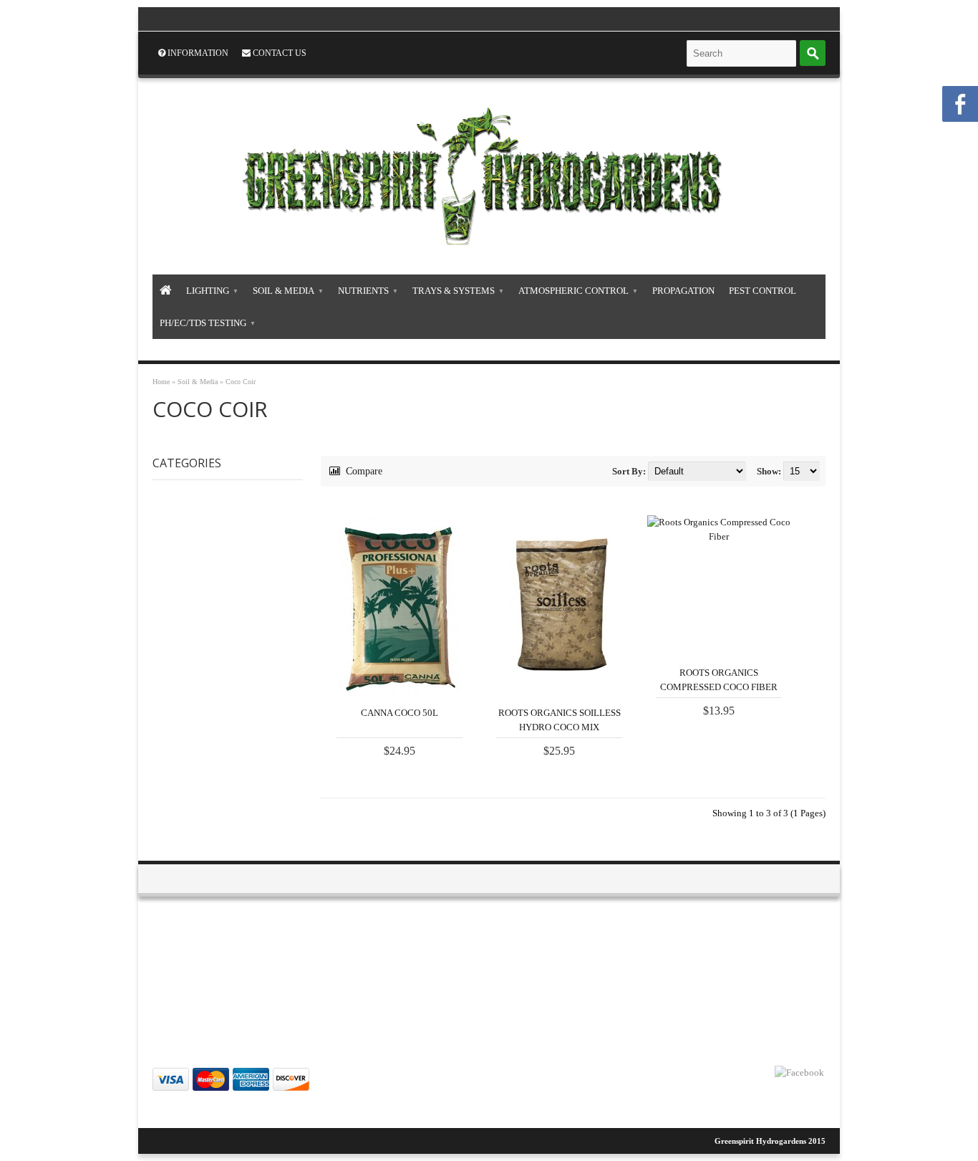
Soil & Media (283, 290)
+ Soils (232, 543)
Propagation (683, 290)
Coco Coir (241, 382)
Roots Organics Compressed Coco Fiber (719, 679)
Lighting (207, 290)
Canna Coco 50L (399, 712)
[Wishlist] (454, 680)
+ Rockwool (245, 583)
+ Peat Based (246, 623)
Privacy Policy (121, 977)
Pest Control (762, 290)
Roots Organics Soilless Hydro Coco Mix (559, 719)
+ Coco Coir (246, 563)
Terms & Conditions (131, 994)
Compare (362, 471)
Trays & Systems (453, 290)
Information (196, 53)
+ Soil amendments (261, 644)
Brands (573, 960)
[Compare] (427, 680)
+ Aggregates (249, 603)
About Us (113, 960)
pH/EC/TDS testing (203, 322)
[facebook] (799, 1073)
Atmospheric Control (573, 290)
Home (161, 382)
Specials (575, 977)
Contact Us (278, 53)
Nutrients (363, 290)
